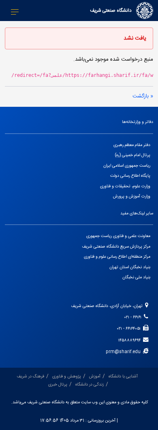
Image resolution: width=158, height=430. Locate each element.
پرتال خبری (57, 384)
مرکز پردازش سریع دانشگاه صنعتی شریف (116, 246)
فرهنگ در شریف (30, 376)
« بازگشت (142, 96)
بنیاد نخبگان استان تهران (129, 267)
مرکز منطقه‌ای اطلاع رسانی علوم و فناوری (117, 256)
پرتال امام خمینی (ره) (132, 155)
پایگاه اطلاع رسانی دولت (130, 175)
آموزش (94, 376)
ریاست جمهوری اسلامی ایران (126, 165)
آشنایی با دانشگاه (123, 376)
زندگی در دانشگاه (89, 384)
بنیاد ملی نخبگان (136, 277)
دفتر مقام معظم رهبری (131, 145)
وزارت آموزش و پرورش (131, 196)
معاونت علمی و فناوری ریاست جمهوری (118, 236)
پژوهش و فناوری (66, 376)
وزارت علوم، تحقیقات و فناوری (125, 186)
